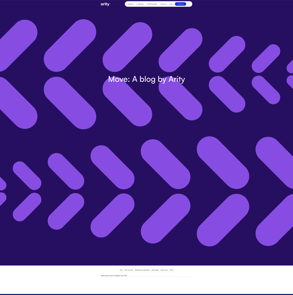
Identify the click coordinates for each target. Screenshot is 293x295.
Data (121, 270)
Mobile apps (155, 270)
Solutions (130, 4)
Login (170, 4)
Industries (141, 4)
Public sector (164, 270)
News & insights (152, 4)
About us (164, 4)
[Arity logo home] (105, 4)
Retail (171, 270)
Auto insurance (129, 270)
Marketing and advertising (142, 270)
